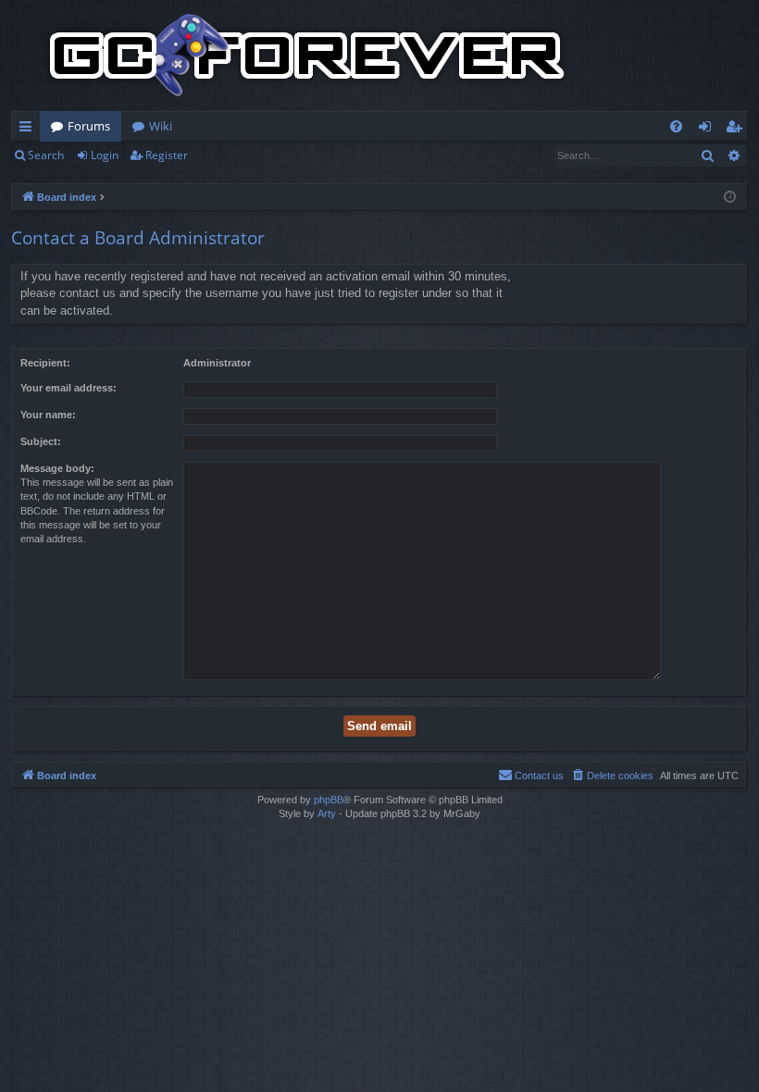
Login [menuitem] (708, 130)
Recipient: (45, 362)
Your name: (48, 414)
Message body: (57, 468)
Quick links (29, 130)
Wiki (160, 126)
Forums (89, 126)
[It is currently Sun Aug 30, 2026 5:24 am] (730, 197)
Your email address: (68, 387)
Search (46, 155)
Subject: (40, 441)
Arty (326, 813)
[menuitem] (676, 126)
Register (166, 155)
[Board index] (307, 55)
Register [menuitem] (738, 130)
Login (104, 155)
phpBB (328, 799)
